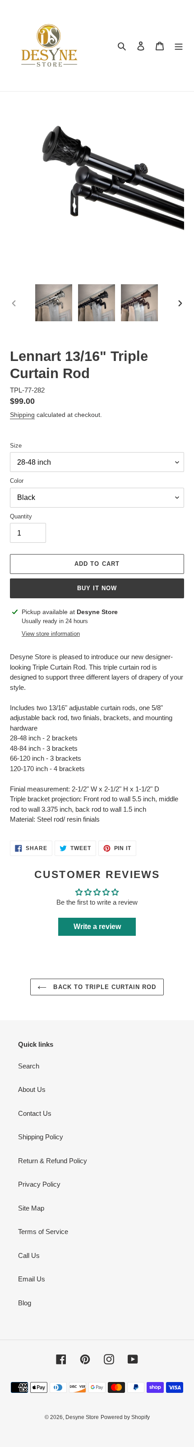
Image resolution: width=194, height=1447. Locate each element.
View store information (51, 633)
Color (16, 480)
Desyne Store (82, 1417)
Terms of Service (43, 1231)
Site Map (31, 1208)
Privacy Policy (39, 1184)
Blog (24, 1303)
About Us (32, 1089)
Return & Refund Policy (52, 1161)
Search (28, 1066)
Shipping (22, 414)
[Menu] (178, 45)
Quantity (21, 516)
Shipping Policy (40, 1137)
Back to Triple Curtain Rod (103, 987)
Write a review (97, 926)
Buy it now (97, 588)
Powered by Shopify (125, 1417)
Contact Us (34, 1113)
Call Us (29, 1255)
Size (16, 445)
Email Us (31, 1279)
